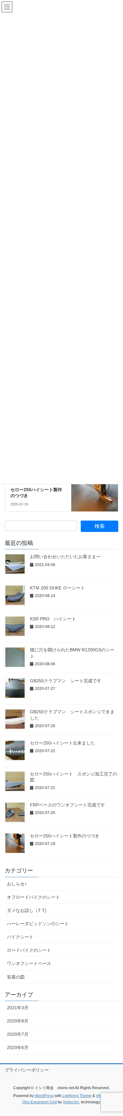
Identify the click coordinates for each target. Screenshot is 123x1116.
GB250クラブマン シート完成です (65, 680)
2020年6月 (17, 1047)
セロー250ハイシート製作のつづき (64, 835)
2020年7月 (17, 1034)
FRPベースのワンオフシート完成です (67, 804)
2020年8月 (17, 1020)
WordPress (44, 1096)
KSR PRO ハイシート (53, 618)
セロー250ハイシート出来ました (62, 742)
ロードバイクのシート (29, 950)
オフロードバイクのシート (33, 897)
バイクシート (20, 936)
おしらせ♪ (17, 883)
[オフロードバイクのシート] (94, 487)
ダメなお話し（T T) (26, 910)
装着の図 (16, 977)
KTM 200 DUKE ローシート (57, 587)
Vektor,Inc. (71, 1102)
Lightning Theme (76, 1096)
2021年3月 (17, 1007)
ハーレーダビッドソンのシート (38, 923)
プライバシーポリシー (27, 1069)
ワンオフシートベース (29, 963)
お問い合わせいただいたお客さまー (65, 556)
